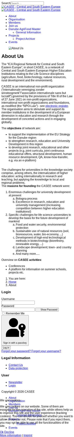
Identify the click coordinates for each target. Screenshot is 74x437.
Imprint (28, 435)
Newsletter (15, 382)
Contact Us (16, 365)
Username (8, 299)
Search (6, 3)
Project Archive (25, 38)
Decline (9, 432)
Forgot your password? (16, 351)
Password (7, 306)
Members (14, 22)
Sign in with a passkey (15, 342)
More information (10, 435)
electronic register (56, 105)
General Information (28, 32)
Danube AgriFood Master (25, 29)
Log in (6, 347)
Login (12, 385)
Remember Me (15, 313)
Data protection (18, 368)
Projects (14, 35)
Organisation (17, 19)
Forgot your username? (46, 351)
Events (13, 42)
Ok (2, 432)
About (12, 16)
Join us (13, 25)
